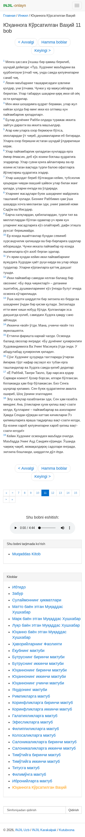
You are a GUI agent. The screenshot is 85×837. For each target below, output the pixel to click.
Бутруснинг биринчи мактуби (38, 657)
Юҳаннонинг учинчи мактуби (38, 683)
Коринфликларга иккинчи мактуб (42, 709)
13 (4, 298)
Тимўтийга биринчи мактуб (36, 755)
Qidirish (73, 810)
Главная (9, 15)
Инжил (23, 15)
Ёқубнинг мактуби (28, 650)
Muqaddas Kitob (26, 554)
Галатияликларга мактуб (34, 716)
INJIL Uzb (22, 830)
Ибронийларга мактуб (32, 781)
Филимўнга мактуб (29, 774)
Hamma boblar (54, 42)
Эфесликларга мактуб (32, 722)
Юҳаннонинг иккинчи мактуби (39, 676)
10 (4, 234)
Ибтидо (19, 587)
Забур (17, 593)
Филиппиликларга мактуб (35, 729)
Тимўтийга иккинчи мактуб (36, 761)
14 (4, 324)
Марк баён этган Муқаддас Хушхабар (46, 619)
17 (4, 371)
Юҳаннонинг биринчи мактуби (39, 670)
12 (4, 277)
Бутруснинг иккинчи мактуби (38, 663)
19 (4, 435)
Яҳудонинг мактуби (29, 689)
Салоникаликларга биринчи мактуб (44, 742)
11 (4, 255)
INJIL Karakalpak (44, 830)
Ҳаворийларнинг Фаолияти (37, 644)
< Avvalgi (26, 42)
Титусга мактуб (25, 768)
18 (4, 398)
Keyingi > (42, 50)
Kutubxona (66, 830)
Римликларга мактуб (31, 696)
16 (4, 356)
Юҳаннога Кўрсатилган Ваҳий (39, 787)
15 (4, 335)
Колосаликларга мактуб (34, 735)
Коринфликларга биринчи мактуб (42, 702)
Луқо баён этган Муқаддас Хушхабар (46, 625)
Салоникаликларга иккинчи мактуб (44, 748)
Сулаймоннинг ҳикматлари (36, 600)
